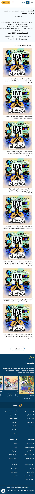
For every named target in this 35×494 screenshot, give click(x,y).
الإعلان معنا (14, 468)
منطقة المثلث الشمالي (28, 455)
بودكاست (31, 426)
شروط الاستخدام (29, 479)
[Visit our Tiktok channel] (9, 490)
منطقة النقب (30, 451)
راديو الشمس (29, 411)
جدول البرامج (30, 422)
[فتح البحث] (13, 2)
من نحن (32, 468)
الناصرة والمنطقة (29, 447)
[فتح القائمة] (32, 2)
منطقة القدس (30, 444)
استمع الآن (27, 399)
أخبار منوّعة (13, 439)
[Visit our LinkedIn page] (13, 490)
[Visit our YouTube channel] (16, 490)
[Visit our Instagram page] (22, 490)
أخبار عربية (14, 422)
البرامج (23, 11)
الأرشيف (15, 476)
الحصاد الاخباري (14, 11)
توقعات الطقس (13, 458)
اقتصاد (15, 444)
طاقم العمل (30, 472)
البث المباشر (4, 2)
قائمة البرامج (30, 419)
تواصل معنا (14, 472)
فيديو (15, 433)
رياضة (15, 447)
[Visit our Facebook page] (25, 490)
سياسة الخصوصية (29, 476)
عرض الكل (18, 45)
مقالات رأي (14, 430)
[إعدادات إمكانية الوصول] (3, 491)
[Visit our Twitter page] (19, 490)
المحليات (31, 439)
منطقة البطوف (30, 458)
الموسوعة (14, 451)
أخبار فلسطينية (13, 415)
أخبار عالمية (14, 426)
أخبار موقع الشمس (11, 411)
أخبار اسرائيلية (13, 419)
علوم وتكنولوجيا (13, 455)
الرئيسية (30, 10)
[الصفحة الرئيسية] (25, 2)
